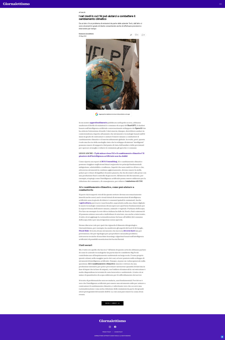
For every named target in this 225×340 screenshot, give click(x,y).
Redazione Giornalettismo (86, 33)
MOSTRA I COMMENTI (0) (112, 303)
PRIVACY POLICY (106, 332)
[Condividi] (131, 35)
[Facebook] (115, 327)
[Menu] (220, 4)
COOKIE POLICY (118, 332)
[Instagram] (110, 327)
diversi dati (129, 231)
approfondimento (98, 123)
